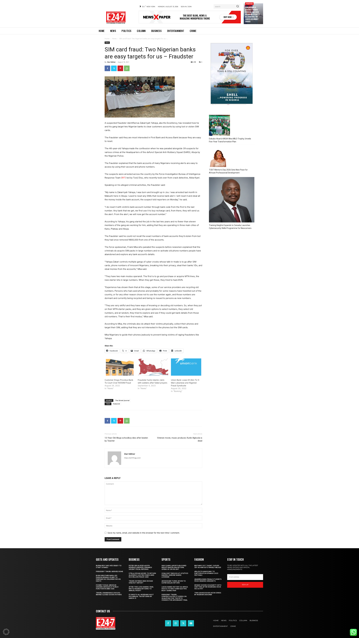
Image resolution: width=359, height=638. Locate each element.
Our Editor (111, 62)
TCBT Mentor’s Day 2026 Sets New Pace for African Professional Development (228, 171)
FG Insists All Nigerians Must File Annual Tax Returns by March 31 (141, 596)
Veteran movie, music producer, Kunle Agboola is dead (179, 439)
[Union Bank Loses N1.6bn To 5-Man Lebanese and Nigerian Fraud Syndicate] (186, 367)
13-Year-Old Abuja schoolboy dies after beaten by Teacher (126, 439)
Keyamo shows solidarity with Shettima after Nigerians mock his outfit (207, 587)
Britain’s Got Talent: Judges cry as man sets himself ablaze (207, 566)
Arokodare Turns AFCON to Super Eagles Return (174, 582)
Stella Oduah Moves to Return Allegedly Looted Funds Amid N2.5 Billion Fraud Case (142, 575)
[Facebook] (107, 68)
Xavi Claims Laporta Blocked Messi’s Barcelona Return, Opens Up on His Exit (174, 567)
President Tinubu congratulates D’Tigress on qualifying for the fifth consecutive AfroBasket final (174, 597)
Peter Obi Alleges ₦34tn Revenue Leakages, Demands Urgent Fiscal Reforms (140, 567)
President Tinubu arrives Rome (109, 571)
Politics (249, 3)
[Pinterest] (120, 68)
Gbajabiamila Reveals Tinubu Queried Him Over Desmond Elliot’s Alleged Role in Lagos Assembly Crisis (252, 14)
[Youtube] (191, 623)
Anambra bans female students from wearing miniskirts (208, 580)
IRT (123, 177)
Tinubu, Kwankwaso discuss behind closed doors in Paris (109, 594)
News (114, 38)
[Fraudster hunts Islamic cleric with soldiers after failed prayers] (153, 367)
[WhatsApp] (127, 68)
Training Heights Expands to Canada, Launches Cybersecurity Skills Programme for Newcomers (230, 226)
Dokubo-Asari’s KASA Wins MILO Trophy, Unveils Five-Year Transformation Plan (230, 140)
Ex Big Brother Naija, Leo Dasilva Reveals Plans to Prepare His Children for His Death (108, 578)
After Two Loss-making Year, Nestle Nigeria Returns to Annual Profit (141, 588)
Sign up (245, 585)
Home (107, 38)
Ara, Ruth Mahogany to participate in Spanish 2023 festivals (206, 573)
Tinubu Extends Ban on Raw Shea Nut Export (141, 582)
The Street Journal (122, 400)
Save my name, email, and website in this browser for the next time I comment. (144, 533)
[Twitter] (114, 68)
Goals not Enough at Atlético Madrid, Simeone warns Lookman (175, 575)
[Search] (237, 6)
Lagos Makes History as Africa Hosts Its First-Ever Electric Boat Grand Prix (175, 588)
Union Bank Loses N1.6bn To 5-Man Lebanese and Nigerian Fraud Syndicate (185, 383)
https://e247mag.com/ (132, 458)
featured (116, 404)
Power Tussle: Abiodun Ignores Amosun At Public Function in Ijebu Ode (107, 587)
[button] (6, 632)
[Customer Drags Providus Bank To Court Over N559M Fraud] (120, 367)
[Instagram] (176, 623)
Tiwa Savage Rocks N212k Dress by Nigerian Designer (207, 594)
